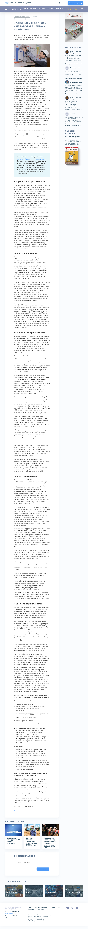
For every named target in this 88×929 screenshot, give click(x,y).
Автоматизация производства (54, 895)
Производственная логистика (74, 895)
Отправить (42, 869)
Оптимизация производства (22, 16)
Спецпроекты (55, 907)
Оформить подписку (75, 3)
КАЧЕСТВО (51, 8)
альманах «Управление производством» (31, 159)
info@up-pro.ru (9, 913)
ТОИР (26, 8)
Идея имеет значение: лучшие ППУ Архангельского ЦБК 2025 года (31, 841)
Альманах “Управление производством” (72, 137)
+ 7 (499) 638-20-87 (12, 911)
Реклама (53, 3)
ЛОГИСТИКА (59, 8)
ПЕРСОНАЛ (44, 8)
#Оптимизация (18, 811)
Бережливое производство (13, 895)
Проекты (45, 3)
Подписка (31, 910)
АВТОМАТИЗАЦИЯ (34, 8)
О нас (30, 907)
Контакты (41, 910)
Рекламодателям (41, 907)
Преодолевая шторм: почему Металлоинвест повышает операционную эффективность (50, 842)
